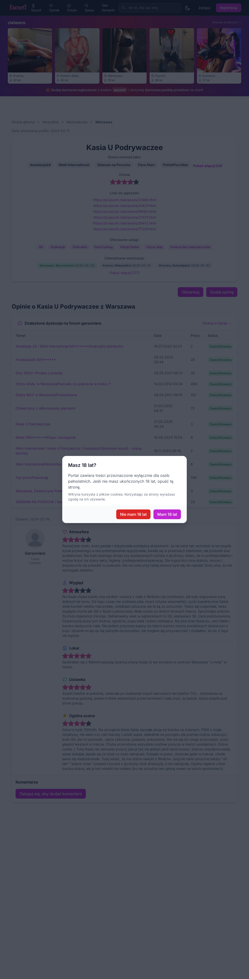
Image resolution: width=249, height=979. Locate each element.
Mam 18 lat (167, 514)
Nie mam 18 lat (133, 514)
